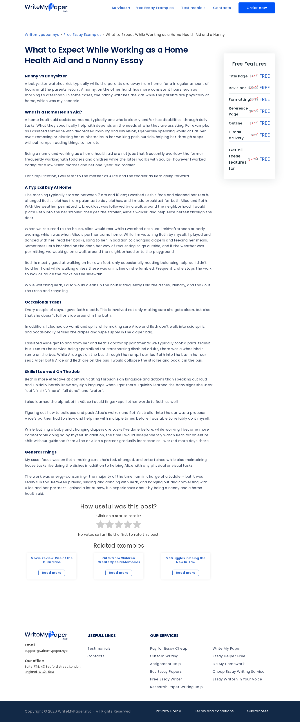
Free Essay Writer (166, 679)
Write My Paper (227, 648)
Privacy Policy (168, 711)
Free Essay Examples (155, 7)
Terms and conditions (214, 711)
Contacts (222, 7)
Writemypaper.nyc (42, 34)
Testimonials (193, 7)
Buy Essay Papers (166, 671)
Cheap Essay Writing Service (239, 671)
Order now (257, 7)
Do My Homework (229, 663)
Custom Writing (164, 656)
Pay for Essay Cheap (169, 648)
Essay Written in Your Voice (237, 679)
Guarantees (258, 711)
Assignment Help (165, 663)
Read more (51, 572)
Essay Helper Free (229, 656)
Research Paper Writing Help (176, 686)
